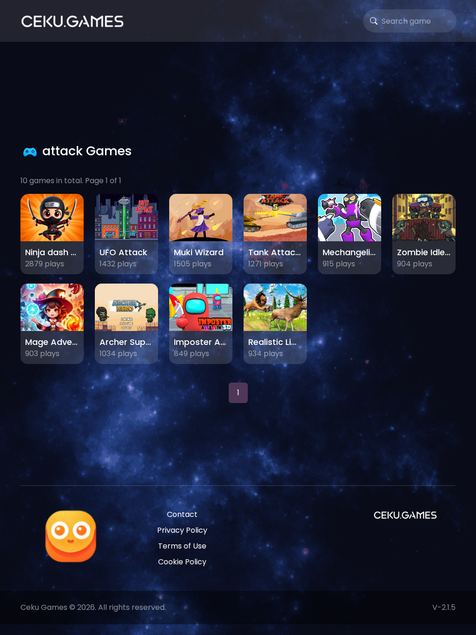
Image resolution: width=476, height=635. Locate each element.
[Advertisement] (238, 91)
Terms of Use (182, 546)
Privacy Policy (182, 530)
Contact (182, 514)
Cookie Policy (182, 561)
